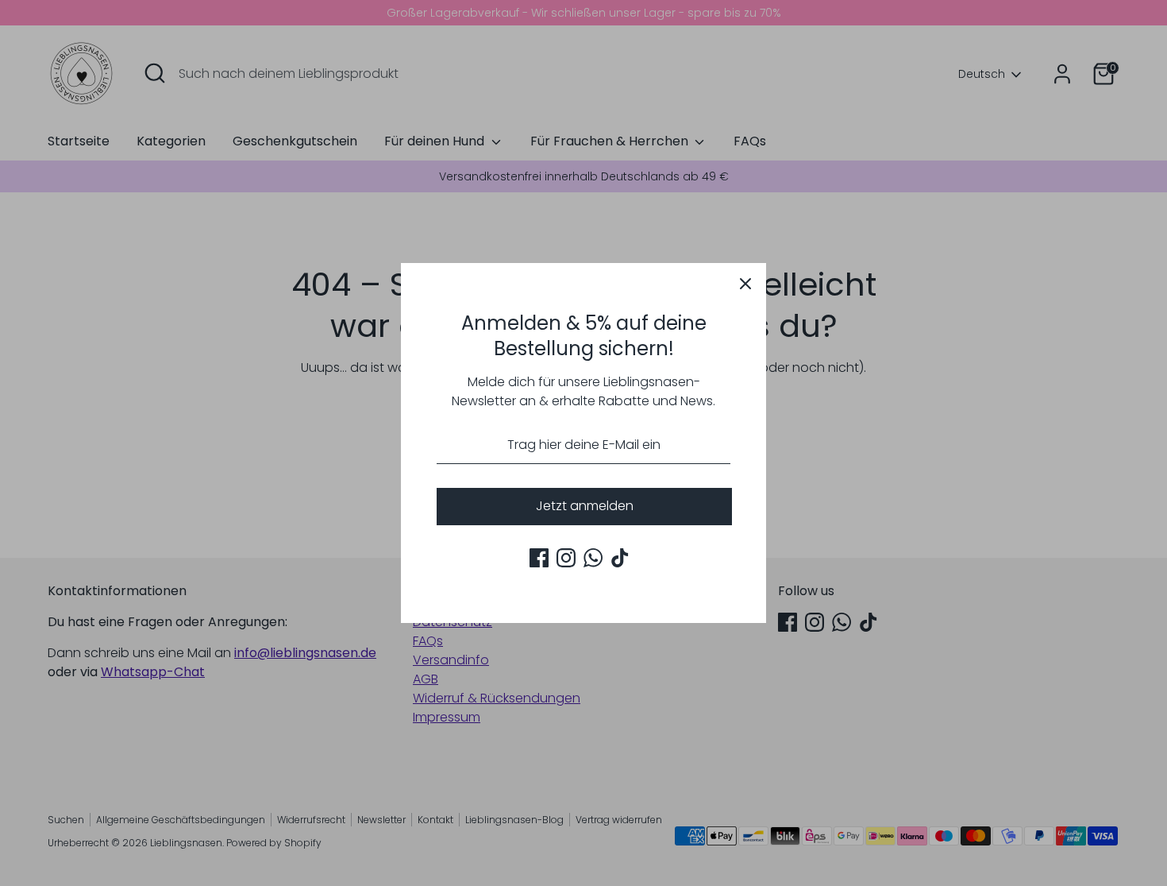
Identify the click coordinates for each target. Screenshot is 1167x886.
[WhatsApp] (593, 557)
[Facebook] (539, 557)
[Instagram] (566, 557)
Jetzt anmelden (585, 506)
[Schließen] (745, 283)
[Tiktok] (620, 557)
